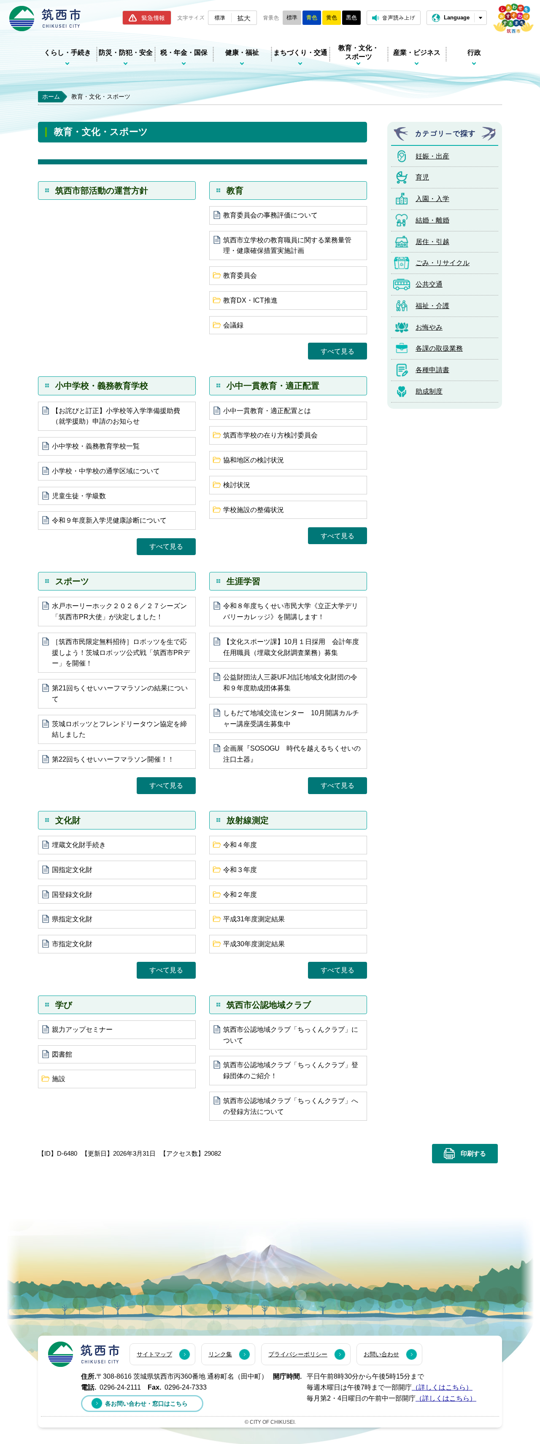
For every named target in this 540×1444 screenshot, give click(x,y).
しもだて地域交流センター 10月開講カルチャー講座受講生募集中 (291, 718)
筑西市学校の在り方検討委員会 (270, 435)
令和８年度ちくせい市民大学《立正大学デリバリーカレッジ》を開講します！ (290, 611)
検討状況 (236, 484)
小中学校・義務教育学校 (101, 385)
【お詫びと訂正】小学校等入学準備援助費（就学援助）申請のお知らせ (116, 416)
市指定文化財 (72, 943)
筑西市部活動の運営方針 (101, 190)
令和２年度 (240, 894)
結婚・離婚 (432, 220)
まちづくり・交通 (300, 52)
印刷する (473, 1153)
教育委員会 (240, 275)
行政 (474, 52)
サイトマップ (154, 1354)
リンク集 (220, 1354)
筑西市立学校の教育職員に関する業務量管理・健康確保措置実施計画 (287, 245)
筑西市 (83, 1354)
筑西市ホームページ (45, 18)
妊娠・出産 (432, 156)
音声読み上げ (398, 17)
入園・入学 (432, 198)
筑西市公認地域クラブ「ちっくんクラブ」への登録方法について (290, 1106)
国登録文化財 (72, 894)
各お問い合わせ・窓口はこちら (146, 1403)
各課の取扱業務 (439, 348)
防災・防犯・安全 (126, 52)
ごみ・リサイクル (443, 262)
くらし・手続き (67, 52)
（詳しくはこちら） (442, 1387)
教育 (235, 190)
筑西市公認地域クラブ (269, 1004)
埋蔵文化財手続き (79, 844)
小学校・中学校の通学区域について (106, 471)
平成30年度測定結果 (254, 943)
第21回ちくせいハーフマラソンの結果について (120, 693)
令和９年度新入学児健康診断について (109, 520)
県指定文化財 (72, 919)
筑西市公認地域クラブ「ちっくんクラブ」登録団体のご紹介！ (290, 1070)
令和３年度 (240, 869)
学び (63, 1004)
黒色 (351, 17)
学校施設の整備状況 (253, 509)
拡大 (244, 18)
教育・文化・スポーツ (358, 52)
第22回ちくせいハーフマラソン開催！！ (113, 759)
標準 (219, 17)
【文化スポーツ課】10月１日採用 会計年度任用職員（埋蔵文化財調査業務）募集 (291, 647)
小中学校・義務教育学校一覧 (96, 446)
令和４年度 (240, 844)
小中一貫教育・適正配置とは (267, 410)
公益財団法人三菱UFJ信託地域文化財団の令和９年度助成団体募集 (290, 683)
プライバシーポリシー (297, 1354)
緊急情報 (153, 17)
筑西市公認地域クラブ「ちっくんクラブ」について (290, 1035)
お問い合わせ (381, 1354)
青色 (311, 17)
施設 (58, 1078)
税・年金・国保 (184, 52)
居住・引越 (432, 241)
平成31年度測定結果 (254, 919)
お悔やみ (429, 327)
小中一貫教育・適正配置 (273, 385)
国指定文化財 (72, 869)
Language (457, 17)
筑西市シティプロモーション (513, 18)
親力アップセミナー (82, 1029)
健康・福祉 (242, 52)
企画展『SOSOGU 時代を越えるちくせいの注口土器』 (292, 754)
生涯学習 (243, 581)
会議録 (233, 325)
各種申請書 (432, 369)
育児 (422, 177)
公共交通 (429, 284)
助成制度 (429, 391)
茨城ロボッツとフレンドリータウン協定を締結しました (119, 729)
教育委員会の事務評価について (270, 215)
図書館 (62, 1054)
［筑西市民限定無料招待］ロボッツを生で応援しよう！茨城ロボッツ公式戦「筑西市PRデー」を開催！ (121, 652)
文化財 (68, 820)
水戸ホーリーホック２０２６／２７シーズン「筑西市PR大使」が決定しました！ (119, 611)
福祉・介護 (432, 305)
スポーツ (72, 581)
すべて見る (337, 351)
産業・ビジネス (416, 52)
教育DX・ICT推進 (250, 300)
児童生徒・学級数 (79, 495)
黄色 (331, 17)
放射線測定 (248, 820)
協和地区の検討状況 (253, 460)
